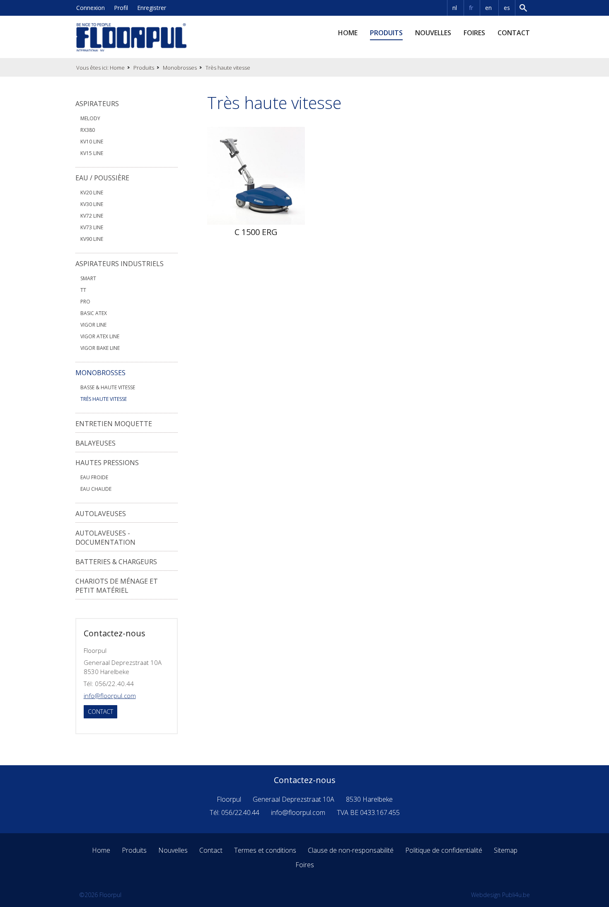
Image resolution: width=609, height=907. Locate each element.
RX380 (87, 129)
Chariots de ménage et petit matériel (116, 586)
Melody (90, 118)
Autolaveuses (100, 513)
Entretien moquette (113, 423)
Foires (474, 32)
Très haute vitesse (103, 399)
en (488, 8)
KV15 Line (91, 153)
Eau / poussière (102, 177)
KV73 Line (91, 227)
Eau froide (94, 477)
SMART (88, 278)
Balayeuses (95, 443)
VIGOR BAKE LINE (100, 348)
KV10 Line (91, 141)
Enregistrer (151, 8)
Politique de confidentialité (443, 850)
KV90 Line (91, 239)
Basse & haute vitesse (107, 387)
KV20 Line (91, 192)
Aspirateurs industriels (119, 263)
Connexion (90, 8)
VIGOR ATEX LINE (99, 336)
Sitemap (505, 850)
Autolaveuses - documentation (105, 538)
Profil (121, 8)
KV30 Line (91, 204)
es (507, 8)
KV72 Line (91, 215)
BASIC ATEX (93, 313)
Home (348, 32)
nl (454, 8)
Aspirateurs (97, 103)
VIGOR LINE (93, 324)
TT (83, 289)
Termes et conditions (265, 850)
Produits (386, 32)
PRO (85, 301)
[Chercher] (524, 8)
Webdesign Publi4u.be (500, 895)
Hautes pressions (107, 462)
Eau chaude (95, 488)
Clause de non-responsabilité (351, 850)
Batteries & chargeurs (116, 561)
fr (471, 8)
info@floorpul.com (110, 695)
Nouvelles (433, 32)
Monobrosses (180, 67)
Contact (514, 32)
